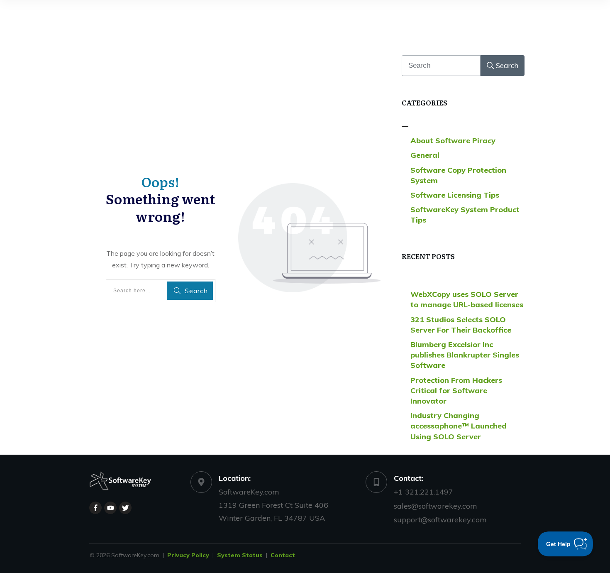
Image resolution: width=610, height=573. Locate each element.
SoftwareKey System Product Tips (465, 215)
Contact (283, 555)
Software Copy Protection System (458, 175)
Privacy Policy (188, 555)
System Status (240, 555)
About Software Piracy (452, 140)
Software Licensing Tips (454, 195)
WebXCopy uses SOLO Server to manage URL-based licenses (466, 299)
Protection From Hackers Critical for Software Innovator (456, 390)
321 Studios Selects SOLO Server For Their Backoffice (460, 325)
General (424, 155)
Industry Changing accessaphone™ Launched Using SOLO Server (458, 426)
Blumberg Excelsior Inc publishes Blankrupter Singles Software (464, 355)
